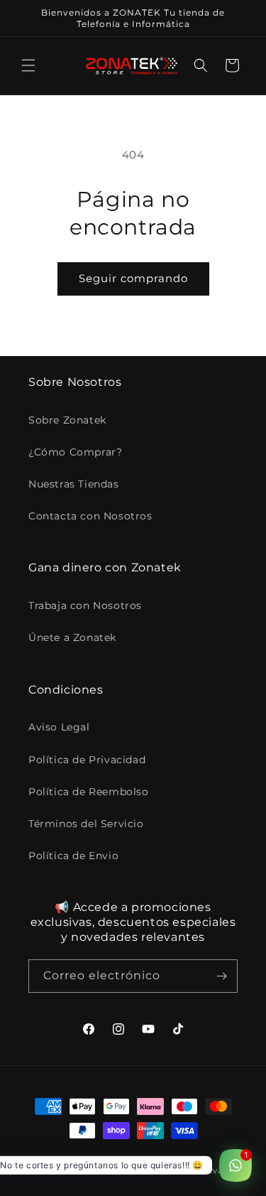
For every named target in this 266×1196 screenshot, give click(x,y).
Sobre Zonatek (67, 420)
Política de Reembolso (88, 791)
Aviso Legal (59, 727)
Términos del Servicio (86, 823)
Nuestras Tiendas (73, 484)
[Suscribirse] (221, 976)
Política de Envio (73, 855)
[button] (28, 65)
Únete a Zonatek (72, 637)
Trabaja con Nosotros (85, 605)
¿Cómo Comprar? (75, 452)
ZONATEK (84, 1170)
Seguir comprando (133, 278)
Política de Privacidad (86, 759)
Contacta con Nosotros (90, 516)
